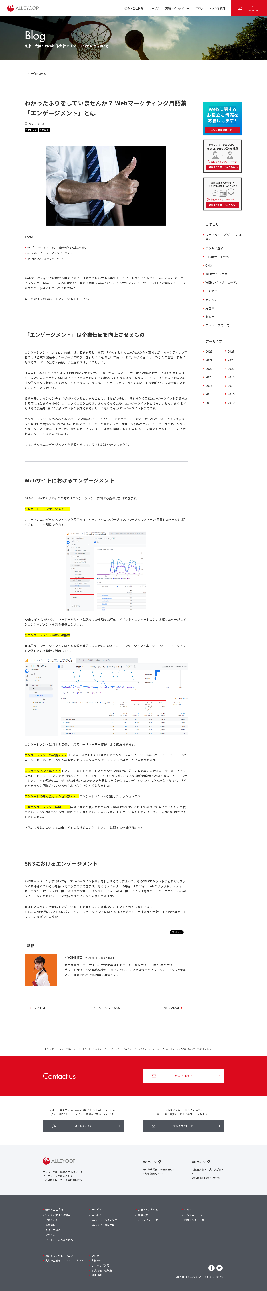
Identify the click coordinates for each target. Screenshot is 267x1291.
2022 (209, 368)
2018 (209, 385)
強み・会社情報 (54, 1209)
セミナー (211, 316)
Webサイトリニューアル (222, 282)
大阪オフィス (199, 1162)
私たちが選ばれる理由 (57, 1215)
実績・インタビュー (149, 1209)
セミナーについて (194, 1215)
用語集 (45, 129)
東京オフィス (150, 1162)
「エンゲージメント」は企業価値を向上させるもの (58, 247)
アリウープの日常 (217, 325)
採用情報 (97, 1275)
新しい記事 (171, 1008)
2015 (231, 394)
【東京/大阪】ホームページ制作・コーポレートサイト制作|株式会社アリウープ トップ (81, 1049)
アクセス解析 (214, 248)
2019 (231, 377)
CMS (208, 265)
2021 (231, 368)
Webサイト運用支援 (103, 1225)
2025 (231, 351)
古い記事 (39, 1008)
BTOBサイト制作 (217, 257)
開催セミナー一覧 (194, 1220)
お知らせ (97, 1260)
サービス (97, 1209)
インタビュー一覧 (148, 1220)
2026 (209, 351)
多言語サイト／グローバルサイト (223, 237)
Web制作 (97, 1215)
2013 (209, 403)
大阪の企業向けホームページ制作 (64, 1260)
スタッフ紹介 (52, 1230)
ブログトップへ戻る (106, 1008)
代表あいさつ (52, 1220)
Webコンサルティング (104, 1220)
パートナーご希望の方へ (59, 1239)
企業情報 (50, 1225)
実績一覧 (143, 1215)
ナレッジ (32, 129)
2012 (231, 403)
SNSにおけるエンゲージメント (47, 259)
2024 (209, 360)
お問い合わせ (252, 8)
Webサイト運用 (216, 274)
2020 (209, 377)
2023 (231, 360)
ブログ (126, 1049)
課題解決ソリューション (59, 1255)
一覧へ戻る (38, 73)
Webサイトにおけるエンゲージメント (51, 253)
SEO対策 (211, 291)
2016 (209, 394)
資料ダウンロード (183, 1126)
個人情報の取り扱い (103, 1270)
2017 (231, 385)
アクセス (50, 1235)
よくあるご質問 (83, 1126)
